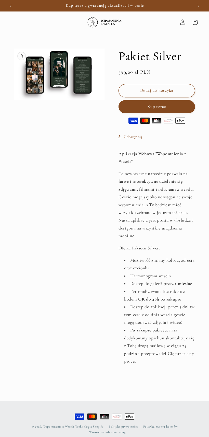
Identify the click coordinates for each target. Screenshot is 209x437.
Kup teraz (156, 106)
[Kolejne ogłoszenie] (198, 5)
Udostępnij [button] (133, 136)
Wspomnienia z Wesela (58, 426)
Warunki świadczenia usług (107, 432)
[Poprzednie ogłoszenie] (10, 5)
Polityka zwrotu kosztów (160, 426)
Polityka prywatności (123, 426)
